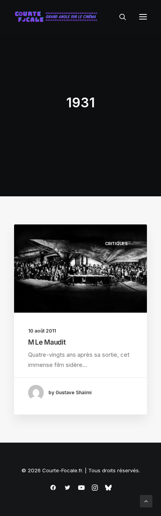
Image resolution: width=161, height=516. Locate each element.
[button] (143, 17)
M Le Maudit (47, 342)
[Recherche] (119, 16)
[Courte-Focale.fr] (58, 17)
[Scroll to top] (146, 500)
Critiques (116, 243)
